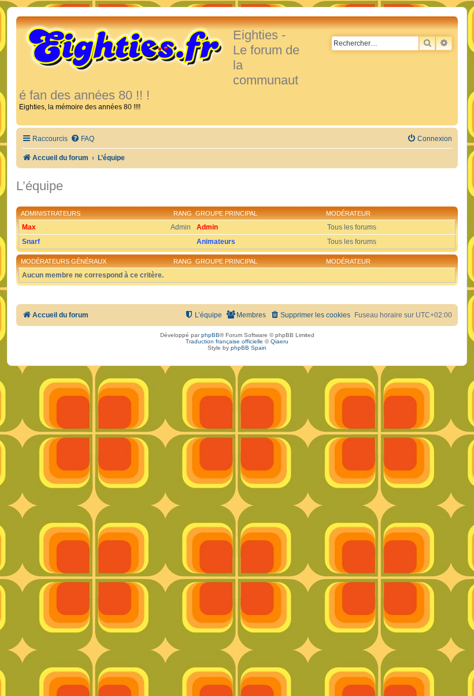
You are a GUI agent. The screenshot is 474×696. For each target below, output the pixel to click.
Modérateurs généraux (63, 261)
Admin (207, 227)
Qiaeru (279, 341)
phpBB (210, 335)
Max (29, 227)
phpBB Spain (248, 348)
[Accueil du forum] (126, 47)
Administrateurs (50, 213)
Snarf (31, 242)
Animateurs (216, 242)
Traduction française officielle (224, 341)
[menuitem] (82, 139)
